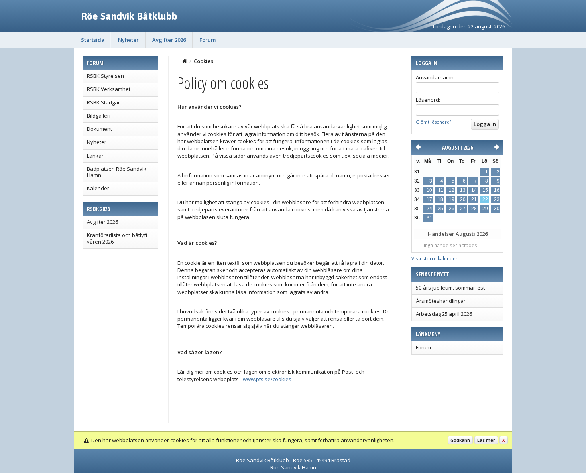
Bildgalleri (98, 115)
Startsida (92, 39)
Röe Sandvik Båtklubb (129, 16)
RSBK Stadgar (103, 102)
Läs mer (486, 440)
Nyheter (128, 39)
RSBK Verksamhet (108, 89)
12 (451, 190)
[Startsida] (184, 61)
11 (440, 190)
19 (451, 199)
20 (463, 199)
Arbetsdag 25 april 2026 (444, 313)
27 (463, 208)
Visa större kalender (434, 258)
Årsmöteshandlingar (441, 300)
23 (496, 199)
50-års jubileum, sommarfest (450, 287)
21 (474, 199)
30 (496, 208)
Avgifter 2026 (169, 39)
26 (451, 208)
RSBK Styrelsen (105, 75)
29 (485, 208)
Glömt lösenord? (433, 122)
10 (429, 190)
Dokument (99, 128)
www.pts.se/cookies (267, 379)
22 (485, 199)
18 (440, 199)
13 (463, 190)
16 (496, 190)
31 (429, 217)
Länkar (95, 155)
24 (429, 208)
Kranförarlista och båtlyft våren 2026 (117, 238)
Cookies (203, 61)
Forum (207, 39)
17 (429, 199)
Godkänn (460, 440)
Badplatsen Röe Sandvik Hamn (116, 172)
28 (474, 208)
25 (440, 208)
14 (474, 190)
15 (485, 190)
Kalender (98, 188)
